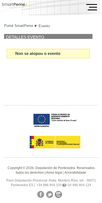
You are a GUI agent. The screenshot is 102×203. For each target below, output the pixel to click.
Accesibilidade (75, 172)
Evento (44, 26)
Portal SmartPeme (18, 26)
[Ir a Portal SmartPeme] (14, 5)
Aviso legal (54, 172)
